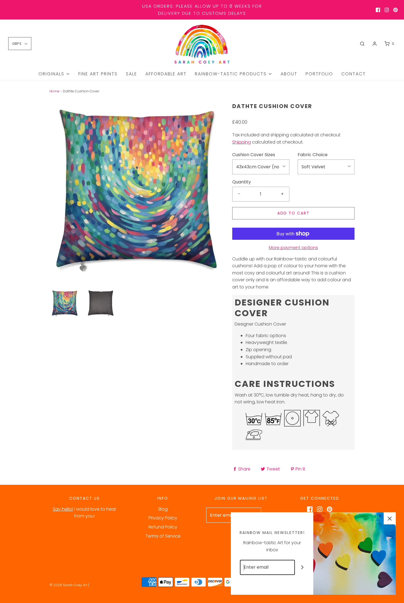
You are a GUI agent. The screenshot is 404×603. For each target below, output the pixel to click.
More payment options (293, 247)
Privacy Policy (162, 518)
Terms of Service (163, 536)
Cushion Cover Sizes (253, 155)
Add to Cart (293, 213)
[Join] (302, 567)
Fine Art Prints (98, 74)
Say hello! (63, 509)
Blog (163, 509)
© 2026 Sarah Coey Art (68, 585)
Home (54, 91)
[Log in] (374, 43)
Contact (353, 74)
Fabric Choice (313, 155)
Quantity (241, 182)
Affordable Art (166, 74)
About (289, 74)
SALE (131, 74)
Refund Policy (162, 527)
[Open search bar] (362, 44)
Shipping (241, 142)
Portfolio (319, 74)
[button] (65, 303)
